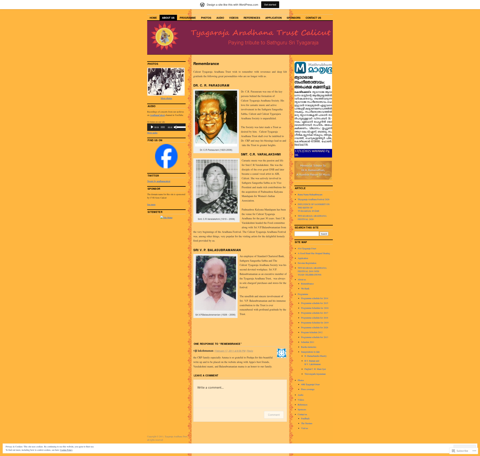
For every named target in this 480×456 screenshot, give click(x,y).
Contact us (313, 17)
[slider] (180, 126)
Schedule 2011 (307, 341)
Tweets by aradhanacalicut (158, 181)
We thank (305, 288)
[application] (166, 127)
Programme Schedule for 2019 (314, 322)
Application (273, 17)
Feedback (305, 418)
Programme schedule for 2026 (314, 327)
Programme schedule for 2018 (314, 317)
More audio (152, 132)
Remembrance (307, 283)
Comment (274, 414)
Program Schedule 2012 (311, 332)
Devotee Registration (307, 262)
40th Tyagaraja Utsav (310, 384)
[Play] (152, 127)
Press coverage (307, 389)
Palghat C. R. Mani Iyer (315, 368)
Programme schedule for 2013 (314, 337)
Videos (233, 17)
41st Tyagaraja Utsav (307, 248)
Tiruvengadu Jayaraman (315, 373)
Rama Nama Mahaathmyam (310, 194)
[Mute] (175, 127)
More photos (166, 98)
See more (151, 204)
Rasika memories (308, 346)
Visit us (304, 428)
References (252, 17)
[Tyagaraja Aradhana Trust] (166, 167)
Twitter (153, 175)
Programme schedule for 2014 (314, 298)
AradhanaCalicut (157, 114)
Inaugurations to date (310, 351)
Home (153, 17)
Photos (206, 17)
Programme (188, 17)
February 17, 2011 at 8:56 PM (230, 350)
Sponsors (294, 17)
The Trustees (306, 423)
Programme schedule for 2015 (314, 303)
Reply (250, 350)
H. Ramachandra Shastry (315, 355)
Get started (270, 4)
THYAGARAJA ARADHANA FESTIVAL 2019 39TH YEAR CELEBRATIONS (312, 271)
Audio (220, 17)
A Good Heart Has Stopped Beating (314, 253)
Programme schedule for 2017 (314, 312)
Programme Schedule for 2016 (314, 307)
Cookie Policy (66, 449)
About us (168, 17)
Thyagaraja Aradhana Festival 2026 (313, 199)
